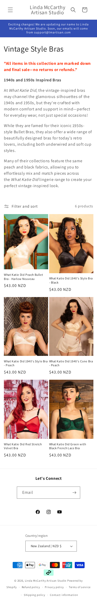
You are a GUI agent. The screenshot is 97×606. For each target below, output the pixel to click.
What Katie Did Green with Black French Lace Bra (67, 446)
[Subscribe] (74, 493)
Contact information (64, 595)
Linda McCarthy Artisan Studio (45, 580)
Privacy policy (54, 587)
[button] (10, 10)
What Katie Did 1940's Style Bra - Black (71, 280)
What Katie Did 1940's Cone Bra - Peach (71, 363)
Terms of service (80, 587)
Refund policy (31, 587)
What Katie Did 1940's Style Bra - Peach (26, 363)
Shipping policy (34, 595)
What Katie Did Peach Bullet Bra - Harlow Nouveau (23, 277)
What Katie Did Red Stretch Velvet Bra (23, 446)
